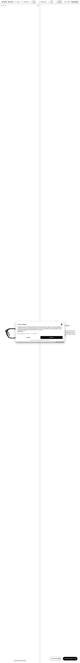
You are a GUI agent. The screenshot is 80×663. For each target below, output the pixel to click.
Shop (18, 2)
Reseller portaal (60, 1)
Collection (26, 2)
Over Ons (52, 1)
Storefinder (75, 2)
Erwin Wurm (34, 1)
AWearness (44, 2)
